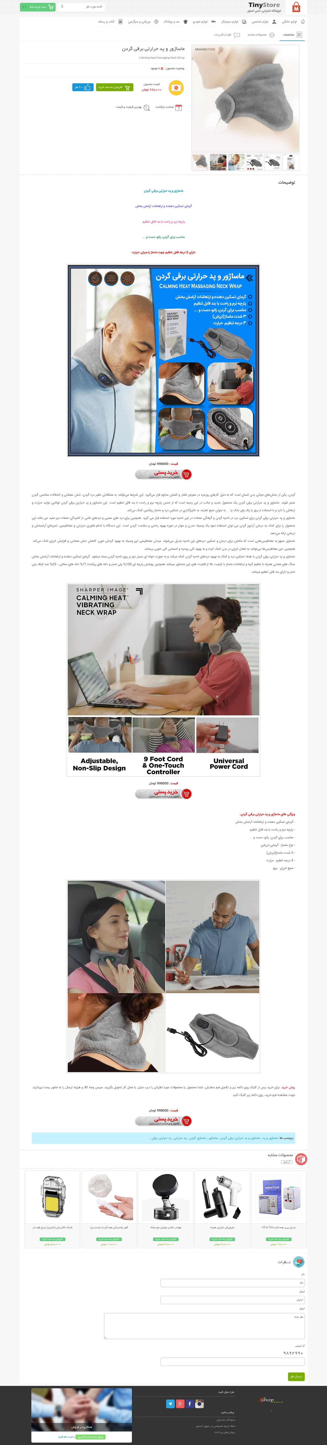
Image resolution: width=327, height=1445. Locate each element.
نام (303, 1274)
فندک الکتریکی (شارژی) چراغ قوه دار (52, 1227)
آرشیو (287, 1162)
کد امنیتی (300, 1345)
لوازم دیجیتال (229, 21)
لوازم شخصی (260, 21)
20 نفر (79, 87)
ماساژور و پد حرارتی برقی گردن (240, 1138)
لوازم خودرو (200, 21)
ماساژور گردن (197, 1138)
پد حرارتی (179, 1138)
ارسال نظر (296, 1376)
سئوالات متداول (225, 1420)
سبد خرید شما (38, 7)
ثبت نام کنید (65, 1437)
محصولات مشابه (257, 34)
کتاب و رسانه (106, 21)
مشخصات (288, 34)
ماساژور (213, 1138)
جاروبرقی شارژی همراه (222, 1227)
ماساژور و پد (270, 1138)
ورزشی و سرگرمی (139, 21)
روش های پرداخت (224, 1432)
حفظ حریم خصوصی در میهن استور (215, 1426)
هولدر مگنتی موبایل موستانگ (165, 1227)
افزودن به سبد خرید (110, 87)
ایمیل (302, 1291)
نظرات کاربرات (222, 34)
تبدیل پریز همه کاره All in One (279, 1227)
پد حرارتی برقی (161, 1138)
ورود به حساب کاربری (90, 1437)
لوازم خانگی (289, 21)
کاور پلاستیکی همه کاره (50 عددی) (109, 1227)
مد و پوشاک (171, 21)
